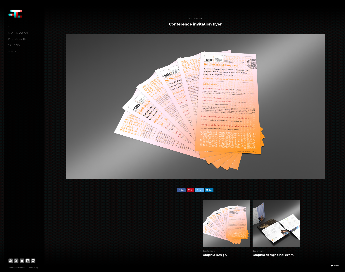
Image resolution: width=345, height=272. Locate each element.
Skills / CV (14, 45)
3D (9, 26)
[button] (335, 265)
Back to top (34, 268)
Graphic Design (18, 33)
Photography (17, 39)
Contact (13, 51)
